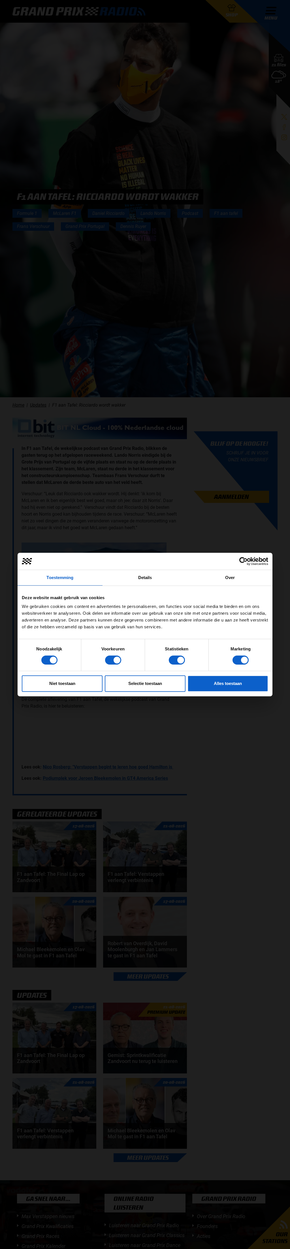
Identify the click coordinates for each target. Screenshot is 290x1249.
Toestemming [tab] (59, 577)
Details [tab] (145, 577)
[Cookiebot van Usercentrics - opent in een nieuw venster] (243, 561)
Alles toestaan (228, 683)
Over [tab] (230, 577)
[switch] (113, 660)
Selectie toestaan (145, 683)
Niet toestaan (62, 683)
